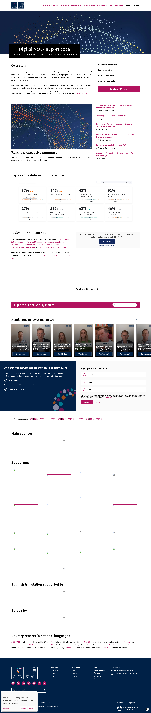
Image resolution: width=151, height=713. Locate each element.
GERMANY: (126, 642)
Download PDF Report (119, 89)
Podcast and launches (104, 5)
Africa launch (59, 255)
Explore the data (106, 75)
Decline (23, 708)
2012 (103, 419)
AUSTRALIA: (16, 642)
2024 (36, 419)
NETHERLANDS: (110, 645)
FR (54, 642)
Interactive (65, 5)
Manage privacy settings (107, 245)
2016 (81, 419)
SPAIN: (105, 647)
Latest (98, 402)
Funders (53, 676)
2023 (42, 419)
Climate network (99, 679)
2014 (92, 419)
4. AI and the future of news (32, 245)
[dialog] (19, 701)
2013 (98, 419)
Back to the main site (132, 5)
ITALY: (53, 645)
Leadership (97, 676)
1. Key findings (63, 239)
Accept (31, 708)
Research (75, 674)
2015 (87, 419)
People (53, 674)
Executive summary (107, 64)
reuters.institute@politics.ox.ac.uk (124, 671)
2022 (47, 419)
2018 (70, 419)
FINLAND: (87, 642)
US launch (48, 255)
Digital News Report (52, 706)
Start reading (82, 93)
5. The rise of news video (53, 245)
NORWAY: (21, 647)
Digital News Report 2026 (50, 5)
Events (74, 676)
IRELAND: (29, 645)
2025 (31, 419)
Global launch (37, 255)
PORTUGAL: (72, 647)
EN (50, 642)
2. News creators (17, 242)
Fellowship (97, 673)
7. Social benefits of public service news (52, 247)
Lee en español (76, 5)
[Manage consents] (147, 709)
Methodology (118, 5)
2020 (59, 419)
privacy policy (109, 397)
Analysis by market (88, 5)
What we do (54, 671)
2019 (64, 419)
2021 (53, 419)
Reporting (75, 671)
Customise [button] (6, 708)
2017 (75, 419)
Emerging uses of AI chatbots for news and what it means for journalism (115, 106)
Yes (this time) (107, 241)
